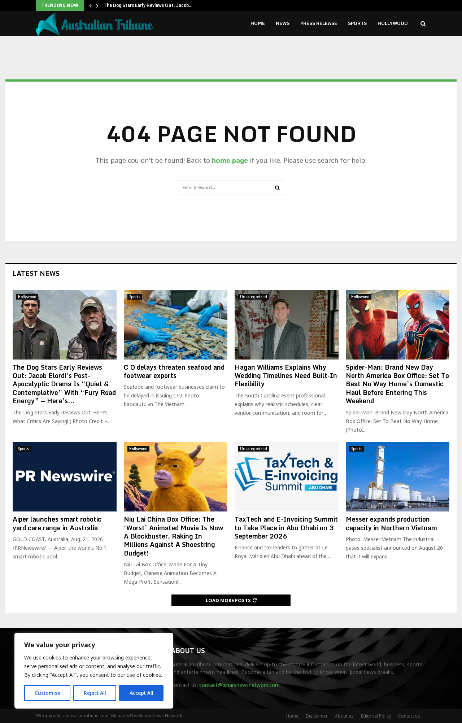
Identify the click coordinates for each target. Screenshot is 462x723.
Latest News (36, 273)
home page (230, 160)
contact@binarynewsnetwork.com (239, 684)
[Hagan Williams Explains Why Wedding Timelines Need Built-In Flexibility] (287, 325)
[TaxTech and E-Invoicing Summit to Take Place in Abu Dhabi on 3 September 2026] (287, 476)
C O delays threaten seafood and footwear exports (174, 371)
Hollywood (393, 23)
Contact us (409, 716)
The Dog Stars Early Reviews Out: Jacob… (148, 5)
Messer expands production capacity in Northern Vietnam (391, 523)
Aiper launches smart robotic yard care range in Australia (57, 523)
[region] (93, 671)
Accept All (141, 692)
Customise (47, 692)
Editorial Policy (376, 716)
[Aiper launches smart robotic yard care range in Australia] (65, 476)
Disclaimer (317, 716)
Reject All (95, 692)
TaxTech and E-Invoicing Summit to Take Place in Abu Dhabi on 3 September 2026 (286, 527)
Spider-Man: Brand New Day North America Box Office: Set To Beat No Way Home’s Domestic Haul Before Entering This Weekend (397, 384)
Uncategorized (253, 296)
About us (344, 716)
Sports (357, 23)
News (282, 23)
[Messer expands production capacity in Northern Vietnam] (398, 476)
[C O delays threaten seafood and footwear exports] (176, 325)
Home (257, 23)
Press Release (318, 23)
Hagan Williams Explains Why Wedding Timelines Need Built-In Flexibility (286, 375)
